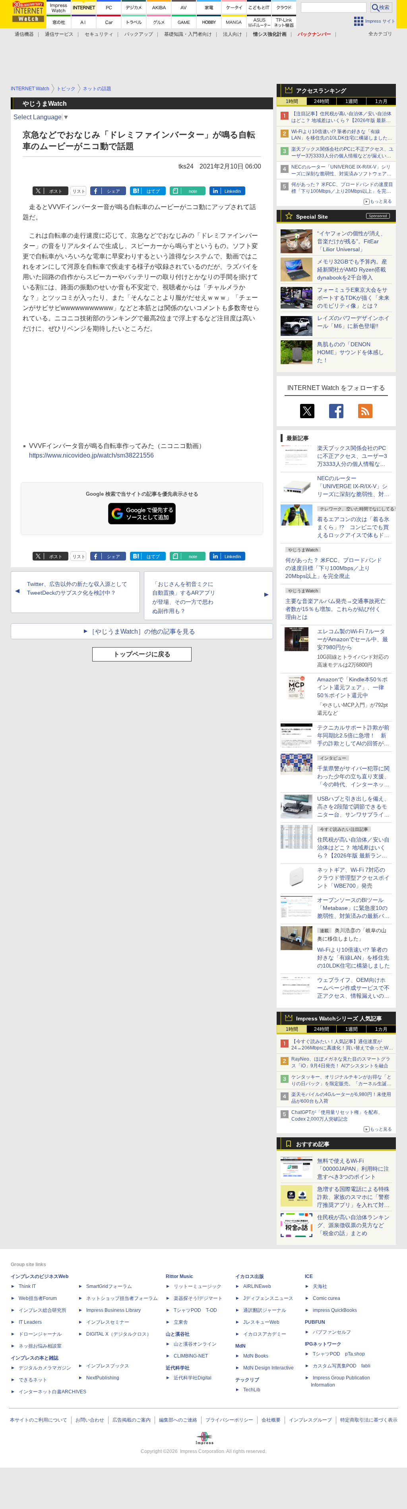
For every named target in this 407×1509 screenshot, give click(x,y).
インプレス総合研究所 (42, 1310)
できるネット (33, 1380)
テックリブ (247, 1380)
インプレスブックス (107, 1366)
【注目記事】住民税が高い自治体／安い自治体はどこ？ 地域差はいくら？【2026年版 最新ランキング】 (341, 120)
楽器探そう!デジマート (198, 1298)
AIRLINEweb (257, 1286)
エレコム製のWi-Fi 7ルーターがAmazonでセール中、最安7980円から (352, 639)
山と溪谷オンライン (195, 1344)
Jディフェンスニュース (268, 1298)
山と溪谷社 (178, 1334)
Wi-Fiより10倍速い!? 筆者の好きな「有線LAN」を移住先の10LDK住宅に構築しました (353, 958)
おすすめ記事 (312, 1144)
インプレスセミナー (107, 1322)
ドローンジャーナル (40, 1334)
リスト (78, 191)
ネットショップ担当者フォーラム (122, 1298)
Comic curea (326, 1298)
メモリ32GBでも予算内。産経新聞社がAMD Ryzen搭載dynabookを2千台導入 (352, 269)
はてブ (153, 191)
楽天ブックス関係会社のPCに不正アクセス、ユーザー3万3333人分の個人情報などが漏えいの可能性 (342, 155)
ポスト (55, 191)
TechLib (251, 1390)
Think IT (27, 1286)
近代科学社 (178, 1368)
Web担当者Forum (38, 1298)
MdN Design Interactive (268, 1368)
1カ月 (381, 101)
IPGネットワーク (323, 1344)
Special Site (312, 216)
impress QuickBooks (335, 1310)
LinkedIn (233, 191)
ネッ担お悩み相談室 (40, 1346)
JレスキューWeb (261, 1322)
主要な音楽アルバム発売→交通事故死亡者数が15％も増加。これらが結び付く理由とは (335, 609)
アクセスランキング (321, 90)
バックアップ (138, 34)
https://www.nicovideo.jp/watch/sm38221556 (91, 455)
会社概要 (271, 1420)
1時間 (292, 101)
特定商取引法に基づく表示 (368, 1420)
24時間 (321, 101)
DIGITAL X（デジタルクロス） (118, 1334)
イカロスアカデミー (264, 1334)
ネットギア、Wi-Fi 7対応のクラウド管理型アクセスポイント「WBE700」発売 (353, 878)
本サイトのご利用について (38, 1420)
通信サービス (59, 34)
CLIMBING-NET (191, 1356)
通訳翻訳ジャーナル (264, 1310)
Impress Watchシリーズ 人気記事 (339, 1018)
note (193, 191)
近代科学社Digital (192, 1378)
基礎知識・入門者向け (188, 34)
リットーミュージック (197, 1286)
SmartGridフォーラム (109, 1286)
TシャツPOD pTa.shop (339, 1354)
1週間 (351, 101)
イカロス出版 (249, 1276)
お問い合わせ (90, 1420)
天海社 (320, 1286)
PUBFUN (315, 1322)
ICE (309, 1276)
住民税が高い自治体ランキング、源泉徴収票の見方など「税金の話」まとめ (353, 1225)
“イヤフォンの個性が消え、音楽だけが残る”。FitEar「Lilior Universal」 (351, 241)
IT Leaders (30, 1322)
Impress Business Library (113, 1310)
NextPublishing (102, 1378)
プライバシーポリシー (229, 1420)
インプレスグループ (310, 1420)
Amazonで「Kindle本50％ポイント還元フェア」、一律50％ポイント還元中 (352, 687)
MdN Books (255, 1356)
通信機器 (24, 34)
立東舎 (181, 1322)
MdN (240, 1346)
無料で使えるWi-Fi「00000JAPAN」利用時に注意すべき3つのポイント (353, 1169)
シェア (113, 191)
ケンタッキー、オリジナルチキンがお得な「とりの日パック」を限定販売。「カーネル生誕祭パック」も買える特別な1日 (341, 1083)
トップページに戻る (142, 654)
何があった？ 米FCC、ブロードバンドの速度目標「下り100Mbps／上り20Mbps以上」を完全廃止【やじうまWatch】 (342, 191)
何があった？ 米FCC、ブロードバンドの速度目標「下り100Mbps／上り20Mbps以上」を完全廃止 (333, 568)
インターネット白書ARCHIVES (52, 1392)
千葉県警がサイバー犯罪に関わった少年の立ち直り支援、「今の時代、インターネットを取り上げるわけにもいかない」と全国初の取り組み (353, 784)
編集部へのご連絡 (178, 1420)
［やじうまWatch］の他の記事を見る (142, 631)
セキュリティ (99, 34)
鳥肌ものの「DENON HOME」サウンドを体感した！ (350, 352)
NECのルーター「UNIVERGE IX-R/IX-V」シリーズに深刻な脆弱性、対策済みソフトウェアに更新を (341, 173)
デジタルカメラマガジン (45, 1368)
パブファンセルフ (332, 1332)
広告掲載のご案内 (131, 1420)
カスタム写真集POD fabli (341, 1366)
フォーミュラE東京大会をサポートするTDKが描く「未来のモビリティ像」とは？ (353, 298)
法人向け (232, 34)
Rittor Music (179, 1276)
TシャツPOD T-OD (195, 1310)
